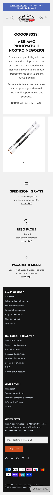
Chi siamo (9, 296)
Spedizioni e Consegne (15, 345)
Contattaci (10, 323)
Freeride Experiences (15, 310)
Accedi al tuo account (15, 371)
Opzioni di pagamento (15, 358)
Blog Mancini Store (14, 314)
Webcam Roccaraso (14, 305)
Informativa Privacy (14, 402)
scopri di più (26, 203)
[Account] (40, 18)
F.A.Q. (7, 367)
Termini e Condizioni (14, 393)
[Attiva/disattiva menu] (7, 18)
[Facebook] (6, 458)
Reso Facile (22, 8)
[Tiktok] (28, 458)
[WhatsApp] (23, 458)
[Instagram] (17, 458)
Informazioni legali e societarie (19, 397)
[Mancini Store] (26, 18)
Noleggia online (12, 318)
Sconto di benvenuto (15, 362)
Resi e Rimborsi (12, 349)
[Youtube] (12, 458)
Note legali (10, 388)
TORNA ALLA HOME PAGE (26, 103)
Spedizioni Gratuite (18, 5)
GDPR (8, 406)
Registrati (14, 448)
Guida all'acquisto (13, 340)
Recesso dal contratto (15, 354)
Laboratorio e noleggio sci (17, 301)
